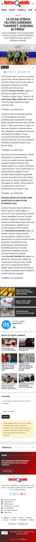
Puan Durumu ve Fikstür (11, 506)
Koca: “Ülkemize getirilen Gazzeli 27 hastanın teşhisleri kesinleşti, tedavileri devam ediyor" (9, 386)
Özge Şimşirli (17, 323)
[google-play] (22, 524)
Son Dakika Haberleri (10, 510)
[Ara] (33, 4)
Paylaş (6, 67)
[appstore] (12, 524)
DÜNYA (21, 518)
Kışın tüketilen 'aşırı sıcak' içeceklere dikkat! (9, 349)
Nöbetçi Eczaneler (10, 500)
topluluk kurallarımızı (20, 423)
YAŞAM (31, 520)
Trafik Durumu (8, 504)
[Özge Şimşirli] (6, 324)
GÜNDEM (6, 518)
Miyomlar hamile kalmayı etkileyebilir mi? (26, 349)
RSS (5, 533)
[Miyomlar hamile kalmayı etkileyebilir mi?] (26, 343)
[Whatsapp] (25, 493)
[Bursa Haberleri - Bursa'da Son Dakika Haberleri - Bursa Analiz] (17, 3)
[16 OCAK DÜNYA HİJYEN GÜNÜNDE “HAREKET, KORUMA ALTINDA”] (18, 54)
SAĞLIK (18, 16)
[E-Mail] (14, 327)
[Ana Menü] (2, 4)
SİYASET (12, 10)
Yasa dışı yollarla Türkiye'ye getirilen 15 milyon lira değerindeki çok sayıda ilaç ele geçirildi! (26, 367)
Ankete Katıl (7, 471)
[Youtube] (21, 493)
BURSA (4, 10)
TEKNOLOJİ (21, 10)
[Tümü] (33, 447)
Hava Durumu (8, 502)
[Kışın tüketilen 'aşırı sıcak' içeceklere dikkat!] (9, 343)
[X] (14, 493)
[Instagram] (18, 493)
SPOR (30, 10)
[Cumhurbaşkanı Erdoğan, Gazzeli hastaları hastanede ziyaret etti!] (26, 378)
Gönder (5, 417)
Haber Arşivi (8, 512)
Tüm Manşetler (9, 508)
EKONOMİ (23, 520)
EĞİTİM (29, 518)
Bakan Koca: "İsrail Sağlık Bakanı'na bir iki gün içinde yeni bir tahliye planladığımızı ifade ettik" (9, 367)
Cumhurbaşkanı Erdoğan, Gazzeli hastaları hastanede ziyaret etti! (26, 385)
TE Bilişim (23, 539)
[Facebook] (10, 493)
